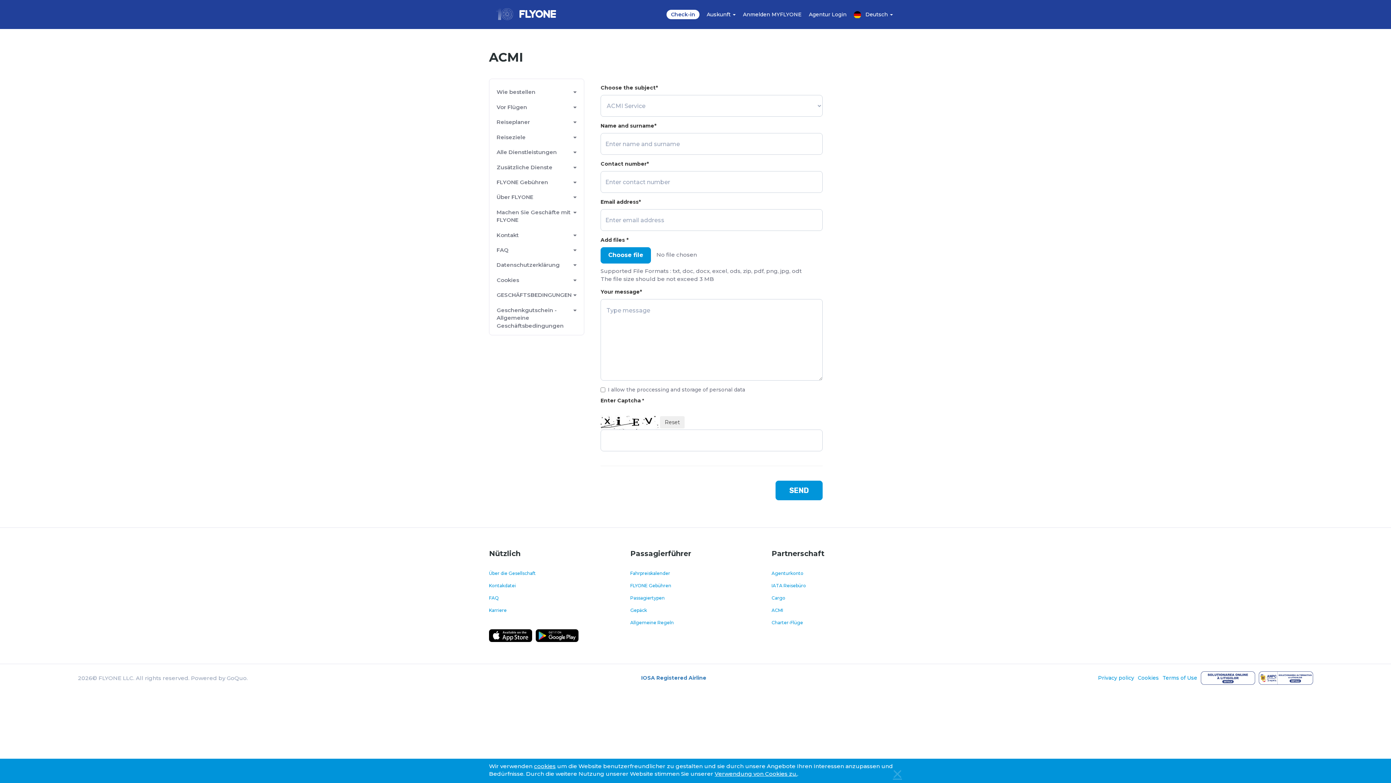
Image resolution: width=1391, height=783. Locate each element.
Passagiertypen (647, 598)
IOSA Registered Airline (673, 678)
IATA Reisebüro (789, 585)
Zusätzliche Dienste (524, 167)
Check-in (683, 14)
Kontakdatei (502, 585)
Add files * (614, 240)
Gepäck (638, 610)
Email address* (621, 202)
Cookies (508, 280)
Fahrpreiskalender (650, 573)
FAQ (503, 249)
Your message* (621, 292)
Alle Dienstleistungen (527, 152)
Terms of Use (1179, 678)
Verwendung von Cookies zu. (756, 773)
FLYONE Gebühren (522, 182)
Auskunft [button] (719, 14)
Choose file (625, 255)
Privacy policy (1116, 678)
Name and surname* (628, 126)
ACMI (777, 610)
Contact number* (625, 164)
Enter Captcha (622, 400)
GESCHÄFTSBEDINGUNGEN (534, 294)
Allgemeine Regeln (652, 622)
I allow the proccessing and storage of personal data (676, 389)
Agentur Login (828, 14)
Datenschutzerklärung (528, 264)
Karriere (498, 610)
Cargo (778, 598)
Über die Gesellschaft (512, 573)
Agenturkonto (787, 573)
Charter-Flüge (787, 622)
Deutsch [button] (877, 14)
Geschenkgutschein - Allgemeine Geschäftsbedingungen (530, 318)
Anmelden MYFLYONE (772, 14)
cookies (545, 766)
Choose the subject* (629, 87)
